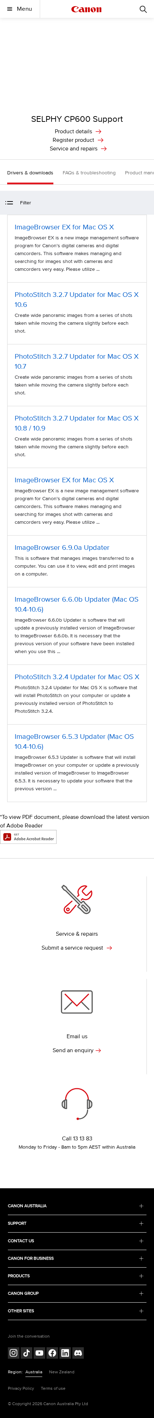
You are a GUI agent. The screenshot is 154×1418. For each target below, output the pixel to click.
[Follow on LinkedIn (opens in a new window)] (65, 1353)
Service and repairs (73, 148)
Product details (73, 131)
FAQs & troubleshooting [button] (89, 173)
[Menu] (143, 9)
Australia (33, 1372)
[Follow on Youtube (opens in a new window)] (39, 1353)
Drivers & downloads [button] (30, 173)
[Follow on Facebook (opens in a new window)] (52, 1353)
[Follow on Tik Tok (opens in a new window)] (26, 1353)
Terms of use (53, 1388)
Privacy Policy (21, 1388)
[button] (145, 203)
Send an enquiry (73, 1050)
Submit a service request (73, 947)
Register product (73, 140)
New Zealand (61, 1372)
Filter (25, 203)
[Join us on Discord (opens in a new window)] (78, 1353)
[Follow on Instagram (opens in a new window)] (13, 1353)
